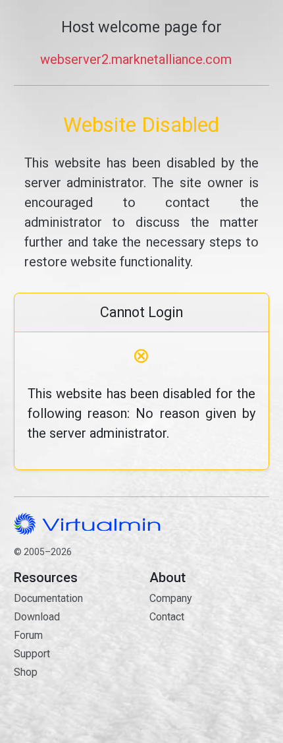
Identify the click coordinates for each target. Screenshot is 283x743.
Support (32, 653)
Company (170, 598)
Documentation (48, 598)
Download (37, 616)
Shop (26, 672)
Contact (209, 654)
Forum (28, 635)
